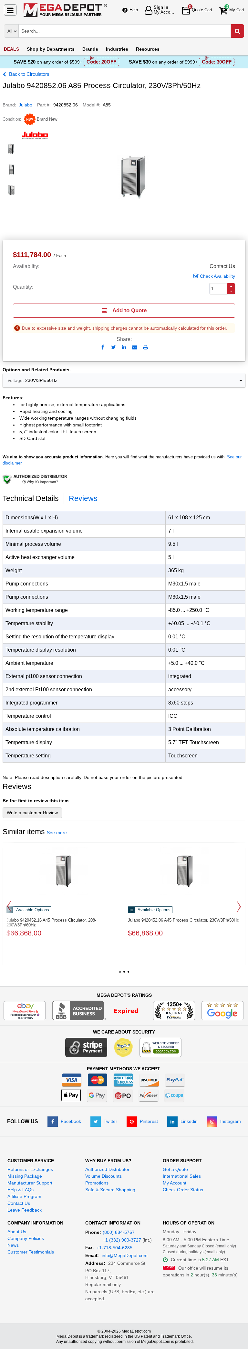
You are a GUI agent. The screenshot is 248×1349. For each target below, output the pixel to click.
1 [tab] (120, 974)
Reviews (83, 498)
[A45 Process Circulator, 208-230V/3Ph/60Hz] (63, 871)
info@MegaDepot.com (125, 1255)
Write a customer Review (32, 812)
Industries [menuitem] (117, 49)
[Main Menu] (10, 10)
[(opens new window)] (11, 149)
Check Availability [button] (217, 276)
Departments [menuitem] (51, 49)
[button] (231, 286)
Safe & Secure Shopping (110, 1189)
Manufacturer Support (29, 1182)
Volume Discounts (103, 1176)
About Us (16, 1231)
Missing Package (24, 1176)
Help (133, 9)
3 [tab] (128, 974)
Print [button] (145, 347)
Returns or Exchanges (30, 1169)
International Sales (182, 1176)
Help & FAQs (20, 1189)
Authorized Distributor (107, 1169)
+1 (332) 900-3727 (122, 1240)
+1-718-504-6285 (114, 1247)
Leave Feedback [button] (24, 1210)
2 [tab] (124, 974)
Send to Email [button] (135, 348)
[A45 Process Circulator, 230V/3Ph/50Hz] (184, 871)
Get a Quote (175, 1169)
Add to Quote (129, 310)
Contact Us (18, 1203)
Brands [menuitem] (90, 49)
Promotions (96, 1182)
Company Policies (25, 1238)
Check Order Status (183, 1189)
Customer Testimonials (30, 1251)
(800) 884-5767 (119, 1232)
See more (57, 832)
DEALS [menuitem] (11, 49)
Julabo (25, 104)
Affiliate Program (24, 1196)
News (13, 1245)
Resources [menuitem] (148, 49)
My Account (174, 1182)
